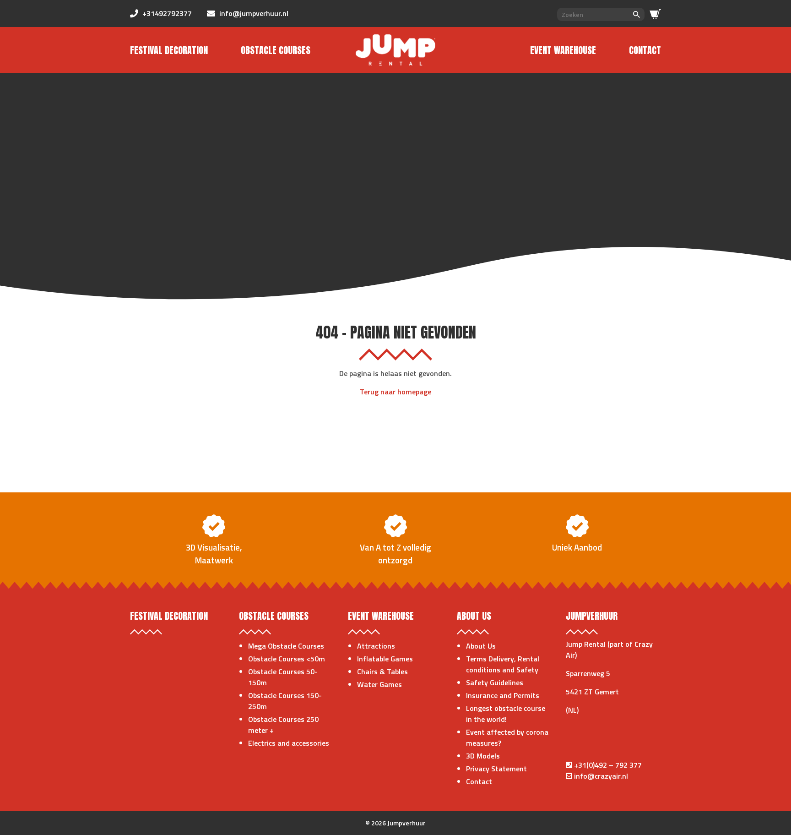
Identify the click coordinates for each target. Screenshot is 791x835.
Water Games (379, 684)
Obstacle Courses (275, 50)
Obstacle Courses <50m (286, 658)
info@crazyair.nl (601, 775)
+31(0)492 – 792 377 (608, 764)
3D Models (483, 755)
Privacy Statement (496, 768)
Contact (645, 50)
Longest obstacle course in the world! (505, 714)
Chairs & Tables (382, 671)
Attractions (376, 645)
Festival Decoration (169, 50)
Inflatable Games (385, 658)
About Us (481, 645)
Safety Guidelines (494, 682)
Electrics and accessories (288, 742)
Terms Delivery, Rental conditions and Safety (502, 664)
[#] (655, 14)
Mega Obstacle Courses (286, 645)
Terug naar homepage (395, 391)
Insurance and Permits (502, 695)
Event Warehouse (563, 50)
